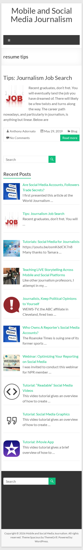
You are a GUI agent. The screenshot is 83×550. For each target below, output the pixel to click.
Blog (74, 131)
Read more (69, 138)
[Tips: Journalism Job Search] (14, 87)
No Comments (20, 138)
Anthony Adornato (23, 131)
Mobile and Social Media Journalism (41, 15)
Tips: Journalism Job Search (37, 77)
